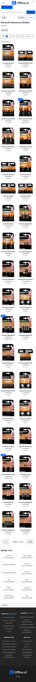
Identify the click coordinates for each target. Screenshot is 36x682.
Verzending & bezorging (9, 644)
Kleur (13, 36)
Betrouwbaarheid (27, 652)
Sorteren (28, 36)
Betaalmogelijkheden (9, 652)
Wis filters (21, 17)
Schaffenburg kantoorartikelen (8, 597)
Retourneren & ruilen (8, 641)
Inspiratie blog (27, 641)
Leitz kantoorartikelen (8, 581)
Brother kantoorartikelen (27, 627)
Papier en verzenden (9, 620)
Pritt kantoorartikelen (9, 573)
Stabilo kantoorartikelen (8, 589)
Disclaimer (27, 657)
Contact (27, 644)
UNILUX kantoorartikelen (27, 573)
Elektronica (9, 623)
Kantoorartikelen (9, 617)
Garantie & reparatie (9, 649)
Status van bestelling (9, 647)
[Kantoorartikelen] (4, 18)
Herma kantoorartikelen (8, 556)
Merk (4, 36)
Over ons (27, 647)
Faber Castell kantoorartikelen (27, 556)
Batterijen (4, 30)
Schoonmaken (9, 629)
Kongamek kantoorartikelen (27, 589)
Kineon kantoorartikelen (27, 565)
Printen (9, 631)
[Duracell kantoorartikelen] (30, 541)
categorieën (12, 614)
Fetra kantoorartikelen (27, 597)
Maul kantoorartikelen (27, 581)
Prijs (20, 36)
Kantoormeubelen (8, 626)
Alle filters (31, 17)
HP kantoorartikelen (9, 564)
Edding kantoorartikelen (27, 617)
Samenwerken (27, 649)
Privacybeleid (26, 655)
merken (30, 613)
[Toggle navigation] (3, 3)
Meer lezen (4, 25)
